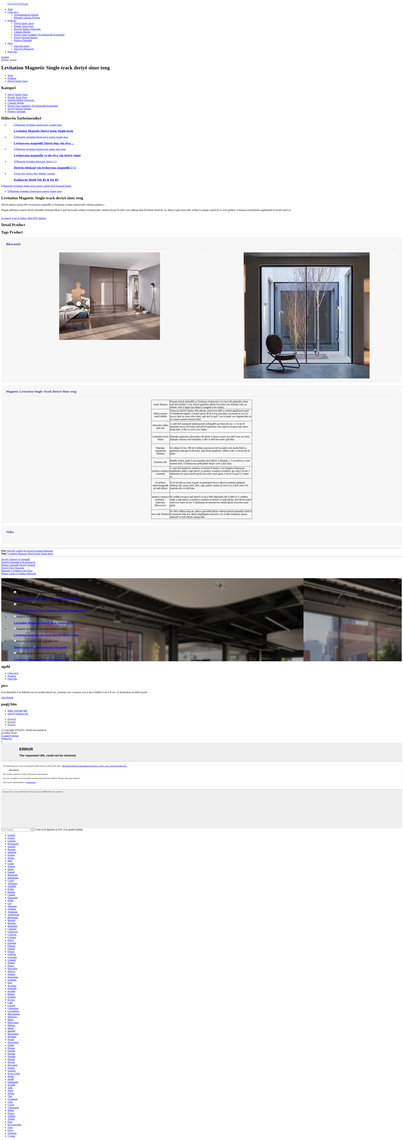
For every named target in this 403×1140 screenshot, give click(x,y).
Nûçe (10, 43)
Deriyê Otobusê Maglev (26, 37)
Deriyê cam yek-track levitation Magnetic (40, 647)
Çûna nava (13, 12)
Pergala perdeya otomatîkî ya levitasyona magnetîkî (47, 598)
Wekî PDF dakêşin (36, 218)
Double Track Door (23, 26)
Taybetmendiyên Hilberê (26, 15)
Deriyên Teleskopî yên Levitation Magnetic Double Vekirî (50, 610)
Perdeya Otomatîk (23, 40)
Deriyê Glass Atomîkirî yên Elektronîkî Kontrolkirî (39, 34)
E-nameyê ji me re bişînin (14, 218)
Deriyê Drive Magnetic (12, 568)
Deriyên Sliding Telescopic (27, 29)
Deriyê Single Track (24, 23)
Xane (10, 9)
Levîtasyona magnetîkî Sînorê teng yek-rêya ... (44, 143)
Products (12, 20)
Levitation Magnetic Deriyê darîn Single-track (43, 131)
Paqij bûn (12, 51)
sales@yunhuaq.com (18, 713)
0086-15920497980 (17, 711)
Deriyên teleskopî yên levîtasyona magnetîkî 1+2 (45, 167)
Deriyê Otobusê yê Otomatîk (15, 559)
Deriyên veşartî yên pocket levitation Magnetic (30, 551)
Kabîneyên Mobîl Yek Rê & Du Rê (36, 179)
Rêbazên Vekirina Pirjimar (27, 17)
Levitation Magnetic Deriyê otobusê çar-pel (41, 659)
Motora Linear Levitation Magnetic (18, 573)
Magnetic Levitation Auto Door (17, 570)
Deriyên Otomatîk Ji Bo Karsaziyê (18, 562)
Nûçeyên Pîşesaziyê (24, 49)
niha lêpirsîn (7, 697)
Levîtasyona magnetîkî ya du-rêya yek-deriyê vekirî (47, 155)
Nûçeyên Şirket (21, 46)
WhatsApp (6, 738)
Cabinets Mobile (22, 32)
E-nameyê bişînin (10, 735)
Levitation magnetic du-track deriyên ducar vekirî (46, 635)
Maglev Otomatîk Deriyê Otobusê (18, 565)
